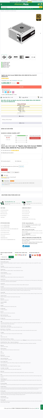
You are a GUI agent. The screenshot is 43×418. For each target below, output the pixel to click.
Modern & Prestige (34, 293)
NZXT (30, 362)
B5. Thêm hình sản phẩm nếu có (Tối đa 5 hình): (12, 166)
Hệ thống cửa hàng (4, 211)
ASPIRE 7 (11, 270)
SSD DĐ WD (14, 387)
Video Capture (3, 349)
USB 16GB (29, 322)
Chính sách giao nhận (25, 210)
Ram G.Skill (33, 375)
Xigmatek (4, 362)
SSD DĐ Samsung (8, 387)
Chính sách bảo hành (25, 213)
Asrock (6, 356)
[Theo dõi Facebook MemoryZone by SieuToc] (30, 255)
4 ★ (16, 137)
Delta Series (7, 293)
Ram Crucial (29, 375)
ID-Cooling (12, 369)
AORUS (10, 273)
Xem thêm (22, 116)
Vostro (14, 277)
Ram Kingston (37, 375)
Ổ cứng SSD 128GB (10, 392)
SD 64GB (31, 289)
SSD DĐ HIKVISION (31, 387)
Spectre (15, 284)
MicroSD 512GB (15, 289)
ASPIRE (8, 270)
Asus (19, 362)
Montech (21, 362)
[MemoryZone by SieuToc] (21, 4)
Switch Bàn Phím (28, 330)
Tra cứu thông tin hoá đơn (5, 232)
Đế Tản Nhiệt (10, 306)
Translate (40, 0)
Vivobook (11, 281)
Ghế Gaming (39, 340)
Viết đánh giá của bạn (35, 138)
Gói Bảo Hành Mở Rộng (4, 306)
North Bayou (30, 343)
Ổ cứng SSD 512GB (8, 393)
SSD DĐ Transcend (37, 387)
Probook (21, 284)
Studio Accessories (16, 349)
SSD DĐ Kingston (24, 387)
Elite (13, 284)
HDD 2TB (9, 401)
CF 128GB (17, 290)
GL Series (18, 293)
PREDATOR (18, 270)
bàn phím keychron (4, 8)
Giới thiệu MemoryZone (4, 210)
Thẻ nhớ (27, 8)
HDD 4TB (16, 401)
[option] (21, 33)
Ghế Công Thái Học (34, 340)
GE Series (25, 293)
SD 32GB (28, 289)
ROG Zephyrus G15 (28, 280)
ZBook (18, 284)
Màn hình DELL (7, 372)
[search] (40, 7)
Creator (41, 293)
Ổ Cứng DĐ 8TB (39, 384)
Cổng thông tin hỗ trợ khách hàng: (9, 228)
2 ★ (16, 140)
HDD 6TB (19, 401)
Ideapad (2, 296)
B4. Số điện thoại (18, 161)
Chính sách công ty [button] (26, 207)
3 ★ (16, 138)
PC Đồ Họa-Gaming (8, 319)
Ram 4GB (2, 375)
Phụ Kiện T (18, 333)
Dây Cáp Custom (34, 330)
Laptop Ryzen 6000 (18, 267)
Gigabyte (8, 356)
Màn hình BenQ (17, 372)
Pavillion (7, 284)
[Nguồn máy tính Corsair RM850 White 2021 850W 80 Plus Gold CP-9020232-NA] (21, 33)
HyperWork (18, 340)
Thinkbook (5, 296)
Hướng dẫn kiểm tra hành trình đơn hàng (28, 219)
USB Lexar (11, 322)
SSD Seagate (13, 394)
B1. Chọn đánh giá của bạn (6, 150)
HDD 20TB (38, 401)
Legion (19, 296)
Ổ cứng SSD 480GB (36, 392)
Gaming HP (27, 284)
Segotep (16, 362)
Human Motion (26, 343)
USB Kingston (7, 322)
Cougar (21, 340)
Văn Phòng (2, 277)
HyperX (10, 327)
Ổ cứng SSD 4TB (31, 393)
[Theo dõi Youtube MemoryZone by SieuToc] (40, 255)
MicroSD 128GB (5, 289)
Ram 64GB (16, 375)
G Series (17, 277)
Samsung (13, 333)
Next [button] (40, 33)
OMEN (24, 284)
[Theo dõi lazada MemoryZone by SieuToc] (32, 255)
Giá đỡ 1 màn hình (3, 343)
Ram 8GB (5, 375)
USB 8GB (26, 322)
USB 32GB (33, 322)
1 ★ (16, 142)
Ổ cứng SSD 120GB (3, 392)
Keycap (24, 330)
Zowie (15, 327)
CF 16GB (7, 290)
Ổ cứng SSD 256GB (29, 392)
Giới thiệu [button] (3, 207)
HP (1, 309)
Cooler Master (14, 340)
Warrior (2, 340)
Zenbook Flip (12, 280)
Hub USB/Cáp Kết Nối (15, 380)
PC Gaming (19, 8)
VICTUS (11, 284)
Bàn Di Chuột (20, 327)
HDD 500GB (2, 401)
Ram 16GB (9, 375)
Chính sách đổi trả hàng (26, 211)
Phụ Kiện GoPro (34, 380)
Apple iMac (9, 316)
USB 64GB (37, 322)
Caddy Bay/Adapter (3, 380)
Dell (17, 327)
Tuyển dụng (2, 217)
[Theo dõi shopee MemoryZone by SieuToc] (35, 255)
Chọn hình (21, 166)
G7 (5, 273)
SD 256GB (38, 289)
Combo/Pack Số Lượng (26, 290)
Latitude (8, 277)
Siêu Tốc (37, 408)
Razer (4, 327)
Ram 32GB (13, 375)
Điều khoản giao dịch (4, 213)
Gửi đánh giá (4, 169)
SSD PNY (23, 394)
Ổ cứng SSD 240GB (16, 392)
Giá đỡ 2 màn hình (9, 343)
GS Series (28, 293)
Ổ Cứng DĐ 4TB (34, 384)
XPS (23, 277)
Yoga (11, 296)
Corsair (7, 80)
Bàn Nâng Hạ (28, 340)
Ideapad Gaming (15, 296)
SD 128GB (34, 289)
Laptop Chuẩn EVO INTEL (4, 267)
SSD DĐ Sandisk (18, 387)
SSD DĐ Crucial (3, 387)
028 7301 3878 (8, 94)
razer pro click (23, 8)
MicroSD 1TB (21, 289)
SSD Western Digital (19, 394)
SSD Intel (5, 394)
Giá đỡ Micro (14, 343)
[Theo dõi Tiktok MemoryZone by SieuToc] (30, 257)
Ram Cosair (25, 375)
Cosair (2, 362)
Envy (5, 284)
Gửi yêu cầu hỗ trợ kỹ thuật (5, 230)
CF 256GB (21, 290)
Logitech (2, 327)
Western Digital (3, 384)
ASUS (1, 316)
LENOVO (5, 309)
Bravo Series (11, 293)
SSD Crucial (9, 394)
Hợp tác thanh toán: (8, 239)
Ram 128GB (21, 375)
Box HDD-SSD (9, 380)
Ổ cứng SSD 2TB (25, 393)
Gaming (5, 277)
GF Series (14, 293)
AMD (3, 353)
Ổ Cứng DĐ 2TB (23, 384)
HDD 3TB (13, 401)
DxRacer (9, 340)
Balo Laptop (14, 306)
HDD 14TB (34, 401)
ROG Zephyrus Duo (34, 280)
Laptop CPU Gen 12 (12, 267)
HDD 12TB (30, 401)
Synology (2, 397)
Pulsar (12, 327)
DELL (3, 309)
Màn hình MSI (31, 372)
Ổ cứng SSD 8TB (37, 393)
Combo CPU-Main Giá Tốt (16, 319)
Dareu (19, 330)
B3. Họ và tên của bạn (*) (5, 161)
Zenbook (3, 280)
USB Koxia (15, 322)
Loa (32, 8)
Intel (1, 353)
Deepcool (7, 362)
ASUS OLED (14, 8)
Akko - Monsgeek (3, 330)
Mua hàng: (5, 225)
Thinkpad (8, 296)
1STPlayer (13, 362)
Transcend (7, 384)
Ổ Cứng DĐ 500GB (12, 384)
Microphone (11, 349)
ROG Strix (7, 281)
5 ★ (16, 135)
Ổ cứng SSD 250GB (23, 392)
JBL (15, 333)
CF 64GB (14, 290)
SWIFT (2, 270)
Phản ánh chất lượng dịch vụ (5, 234)
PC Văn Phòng (3, 319)
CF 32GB (10, 290)
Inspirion (11, 277)
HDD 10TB (26, 401)
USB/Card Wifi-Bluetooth (22, 380)
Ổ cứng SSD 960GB (14, 393)
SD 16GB (24, 289)
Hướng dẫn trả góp (25, 217)
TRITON (22, 270)
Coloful (9, 359)
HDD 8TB (23, 401)
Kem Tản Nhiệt (29, 380)
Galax (24, 362)
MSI (3, 356)
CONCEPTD (5, 270)
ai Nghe (21, 333)
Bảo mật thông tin (3, 215)
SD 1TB (4, 290)
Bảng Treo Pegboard (20, 343)
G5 (4, 273)
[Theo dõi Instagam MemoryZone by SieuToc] (37, 255)
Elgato (7, 346)
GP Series (21, 293)
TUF (1, 280)
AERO (7, 273)
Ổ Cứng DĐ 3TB (28, 384)
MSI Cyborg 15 (9, 8)
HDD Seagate (8, 402)
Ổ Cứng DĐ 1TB (18, 384)
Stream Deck (7, 349)
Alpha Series (2, 293)
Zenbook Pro (16, 280)
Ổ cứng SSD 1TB (20, 393)
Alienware (20, 277)
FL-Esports (16, 330)
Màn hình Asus (3, 372)
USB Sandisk (2, 322)
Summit (38, 293)
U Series (2, 273)
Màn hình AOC (22, 372)
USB (30, 8)
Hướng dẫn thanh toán (25, 215)
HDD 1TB (6, 401)
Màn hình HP (13, 372)
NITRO (15, 270)
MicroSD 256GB (10, 289)
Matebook (2, 303)
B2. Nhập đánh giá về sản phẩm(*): (7, 152)
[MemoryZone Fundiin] (21, 1)
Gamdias (27, 362)
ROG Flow (3, 281)
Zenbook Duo (8, 280)
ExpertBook (14, 281)
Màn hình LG (27, 372)
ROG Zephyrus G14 (22, 280)
